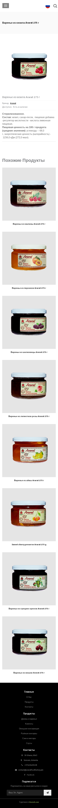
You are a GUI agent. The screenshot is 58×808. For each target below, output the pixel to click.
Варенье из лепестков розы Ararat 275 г (29, 416)
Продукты (29, 702)
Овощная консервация (29, 729)
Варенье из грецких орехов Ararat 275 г (29, 608)
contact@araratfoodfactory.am (30, 770)
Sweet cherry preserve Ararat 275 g (29, 544)
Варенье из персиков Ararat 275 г (29, 288)
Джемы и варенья (29, 719)
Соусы (29, 743)
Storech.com (34, 802)
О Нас (29, 697)
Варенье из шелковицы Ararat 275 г (29, 352)
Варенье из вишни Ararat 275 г (29, 673)
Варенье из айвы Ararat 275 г (29, 480)
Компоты (29, 724)
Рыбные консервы (29, 733)
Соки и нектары (29, 738)
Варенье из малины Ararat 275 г (29, 224)
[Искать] (55, 6)
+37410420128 (31, 765)
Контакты (29, 707)
